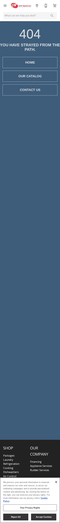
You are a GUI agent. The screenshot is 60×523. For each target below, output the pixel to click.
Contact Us (30, 90)
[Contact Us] (46, 6)
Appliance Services (41, 466)
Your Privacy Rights (30, 508)
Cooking (8, 468)
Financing (36, 461)
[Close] (56, 482)
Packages (9, 455)
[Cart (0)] (55, 6)
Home (30, 62)
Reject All (16, 517)
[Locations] (37, 6)
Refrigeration (11, 464)
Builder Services (39, 470)
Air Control (9, 476)
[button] (5, 6)
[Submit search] (52, 16)
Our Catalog (30, 76)
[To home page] (21, 6)
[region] (30, 500)
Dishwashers (11, 472)
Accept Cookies (44, 517)
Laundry (8, 460)
